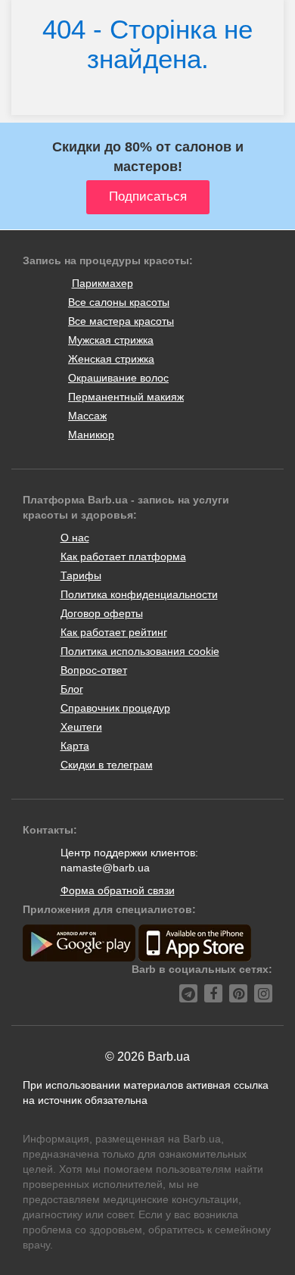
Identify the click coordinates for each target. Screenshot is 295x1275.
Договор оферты (102, 613)
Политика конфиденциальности (139, 594)
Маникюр (91, 435)
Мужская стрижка (111, 340)
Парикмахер (102, 283)
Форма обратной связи (118, 890)
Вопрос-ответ (94, 670)
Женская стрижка (111, 359)
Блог (72, 689)
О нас (75, 538)
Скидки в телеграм (107, 765)
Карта (75, 746)
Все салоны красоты (118, 302)
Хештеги (81, 727)
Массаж (87, 416)
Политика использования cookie (140, 651)
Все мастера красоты (121, 321)
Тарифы (81, 575)
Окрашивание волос (118, 378)
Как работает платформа (123, 556)
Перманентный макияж (126, 397)
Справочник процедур (115, 708)
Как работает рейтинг (114, 632)
